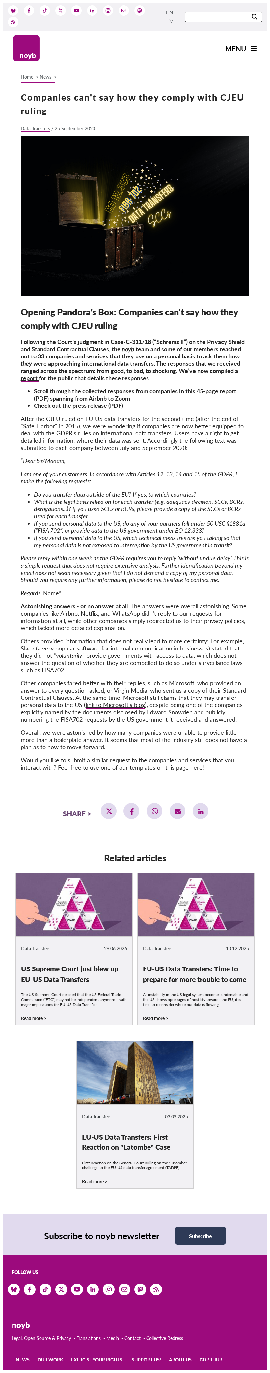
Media (112, 1338)
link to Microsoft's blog (115, 704)
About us (180, 1359)
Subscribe (200, 1236)
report (30, 377)
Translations (89, 1338)
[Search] (254, 17)
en (169, 12)
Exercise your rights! (97, 1359)
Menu (235, 48)
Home (27, 77)
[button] (109, 811)
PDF (41, 398)
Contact (132, 1338)
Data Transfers (35, 128)
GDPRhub (211, 1359)
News (45, 77)
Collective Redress (164, 1338)
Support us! (146, 1359)
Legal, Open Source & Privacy (41, 1338)
